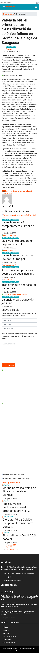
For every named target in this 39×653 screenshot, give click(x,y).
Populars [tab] (9, 483)
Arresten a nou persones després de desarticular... (18, 271)
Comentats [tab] (16, 483)
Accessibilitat (7, 639)
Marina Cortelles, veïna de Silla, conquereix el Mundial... (19, 491)
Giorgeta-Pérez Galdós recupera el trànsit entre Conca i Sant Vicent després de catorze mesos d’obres (17, 613)
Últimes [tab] (4, 483)
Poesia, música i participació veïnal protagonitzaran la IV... (16, 507)
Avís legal (6, 633)
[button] (36, 7)
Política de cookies (9, 643)
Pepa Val (9, 49)
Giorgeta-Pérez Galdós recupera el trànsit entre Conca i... (17, 523)
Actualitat (11, 14)
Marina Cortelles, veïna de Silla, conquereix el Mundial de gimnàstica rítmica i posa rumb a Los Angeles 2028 (19, 598)
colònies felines (17, 191)
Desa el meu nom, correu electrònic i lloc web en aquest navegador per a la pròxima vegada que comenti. (19, 336)
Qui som (5, 627)
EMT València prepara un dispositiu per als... (17, 242)
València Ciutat (11, 47)
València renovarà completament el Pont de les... (18, 226)
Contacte (6, 630)
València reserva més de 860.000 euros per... (17, 257)
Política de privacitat (9, 636)
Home (5, 14)
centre (8, 191)
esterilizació (27, 191)
